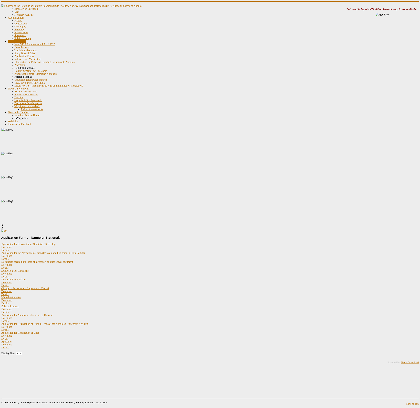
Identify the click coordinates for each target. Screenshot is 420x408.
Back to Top (412, 403)
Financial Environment (26, 94)
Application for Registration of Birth (20, 332)
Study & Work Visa (24, 53)
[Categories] (4, 231)
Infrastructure (21, 32)
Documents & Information (28, 103)
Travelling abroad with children (30, 79)
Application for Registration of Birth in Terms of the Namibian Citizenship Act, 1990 (45, 323)
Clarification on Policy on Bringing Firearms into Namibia (44, 62)
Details (5, 250)
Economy (19, 29)
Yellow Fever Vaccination (27, 59)
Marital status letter (11, 297)
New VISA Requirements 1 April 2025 (34, 44)
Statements (20, 35)
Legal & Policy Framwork (28, 100)
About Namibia (16, 17)
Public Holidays (22, 38)
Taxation (18, 97)
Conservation (21, 23)
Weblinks (13, 121)
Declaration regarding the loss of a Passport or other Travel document (37, 261)
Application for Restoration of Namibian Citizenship (28, 244)
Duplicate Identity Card (13, 279)
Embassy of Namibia (132, 5)
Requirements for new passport (30, 70)
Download (6, 247)
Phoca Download (410, 362)
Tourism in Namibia (18, 112)
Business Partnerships (25, 91)
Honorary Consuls (23, 14)
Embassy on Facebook (26, 8)
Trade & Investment (18, 88)
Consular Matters (17, 41)
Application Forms (24, 56)
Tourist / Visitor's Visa (25, 50)
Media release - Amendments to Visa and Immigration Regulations (48, 85)
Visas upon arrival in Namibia (29, 82)
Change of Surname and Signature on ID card (25, 288)
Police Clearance (10, 306)
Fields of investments (32, 109)
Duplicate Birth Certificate (15, 270)
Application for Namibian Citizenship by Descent (26, 315)
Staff (16, 11)
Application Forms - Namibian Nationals (35, 73)
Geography (20, 26)
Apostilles (19, 65)
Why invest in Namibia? (27, 106)
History (18, 20)
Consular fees (21, 47)
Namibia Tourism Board (27, 115)
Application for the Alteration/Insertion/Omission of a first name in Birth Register (43, 253)
